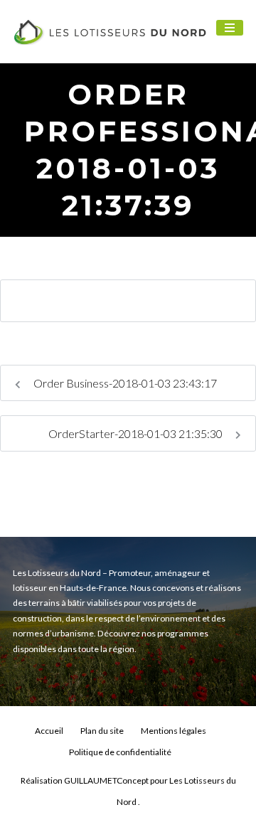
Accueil (49, 730)
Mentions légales (173, 730)
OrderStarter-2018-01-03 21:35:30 (136, 433)
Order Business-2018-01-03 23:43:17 (124, 383)
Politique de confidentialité (120, 752)
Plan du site (102, 730)
